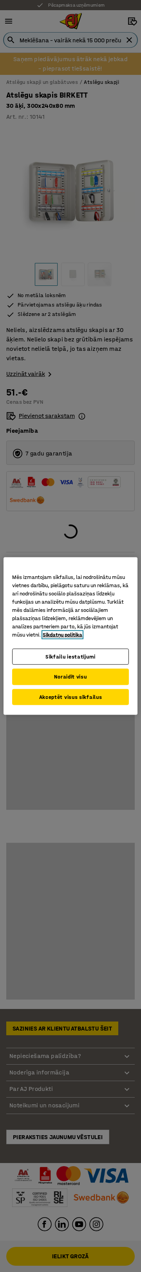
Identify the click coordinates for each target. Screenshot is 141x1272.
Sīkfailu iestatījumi (70, 656)
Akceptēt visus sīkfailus (70, 696)
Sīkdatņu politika (62, 634)
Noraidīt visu (70, 676)
